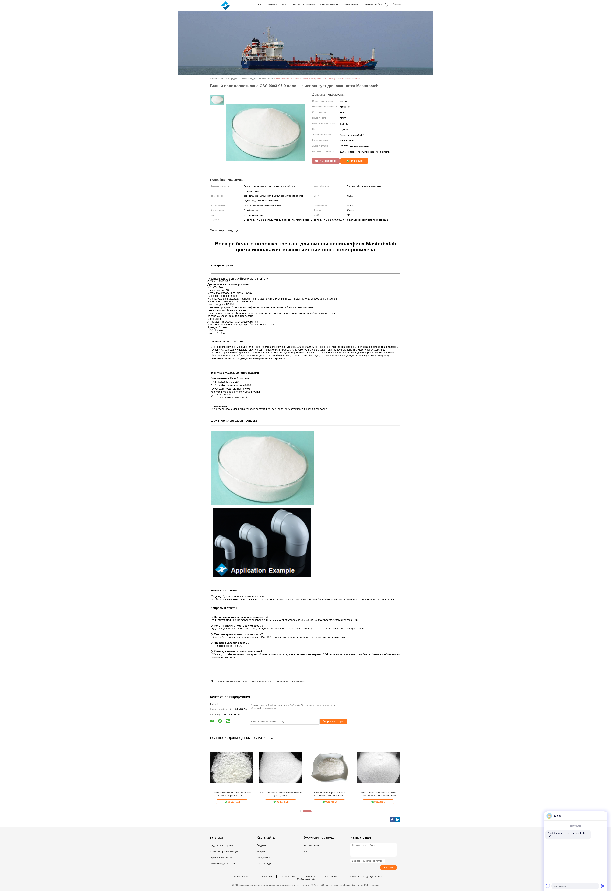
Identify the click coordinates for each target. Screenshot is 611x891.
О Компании (288, 876)
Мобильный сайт (306, 879)
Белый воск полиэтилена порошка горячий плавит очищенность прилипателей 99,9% (329, 794)
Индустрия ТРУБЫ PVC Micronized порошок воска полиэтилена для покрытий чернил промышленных (378, 794)
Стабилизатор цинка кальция (224, 851)
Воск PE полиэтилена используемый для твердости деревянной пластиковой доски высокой (280, 794)
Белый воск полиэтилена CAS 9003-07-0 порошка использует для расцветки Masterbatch (317, 78)
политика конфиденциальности (366, 876)
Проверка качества (329, 4)
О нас (285, 4)
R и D (306, 851)
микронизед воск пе (262, 681)
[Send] (603, 885)
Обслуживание (264, 857)
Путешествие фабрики (304, 4)
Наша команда (264, 863)
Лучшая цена (327, 160)
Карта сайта (331, 876)
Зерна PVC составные (221, 857)
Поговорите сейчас (373, 4)
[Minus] (603, 816)
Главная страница (239, 876)
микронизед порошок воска (291, 681)
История (261, 851)
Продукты (272, 4)
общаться (356, 160)
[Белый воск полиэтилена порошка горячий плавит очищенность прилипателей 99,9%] (329, 767)
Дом (259, 4)
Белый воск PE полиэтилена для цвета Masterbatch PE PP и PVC (232, 794)
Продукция (266, 876)
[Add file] (548, 885)
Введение (261, 845)
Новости (310, 876)
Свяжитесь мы (351, 4)
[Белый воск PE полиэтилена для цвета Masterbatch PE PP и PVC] (231, 767)
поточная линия (311, 845)
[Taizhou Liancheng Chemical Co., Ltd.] (225, 5)
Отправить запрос (333, 721)
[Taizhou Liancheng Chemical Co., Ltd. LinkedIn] (397, 819)
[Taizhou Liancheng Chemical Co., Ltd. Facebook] (392, 819)
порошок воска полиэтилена (232, 681)
